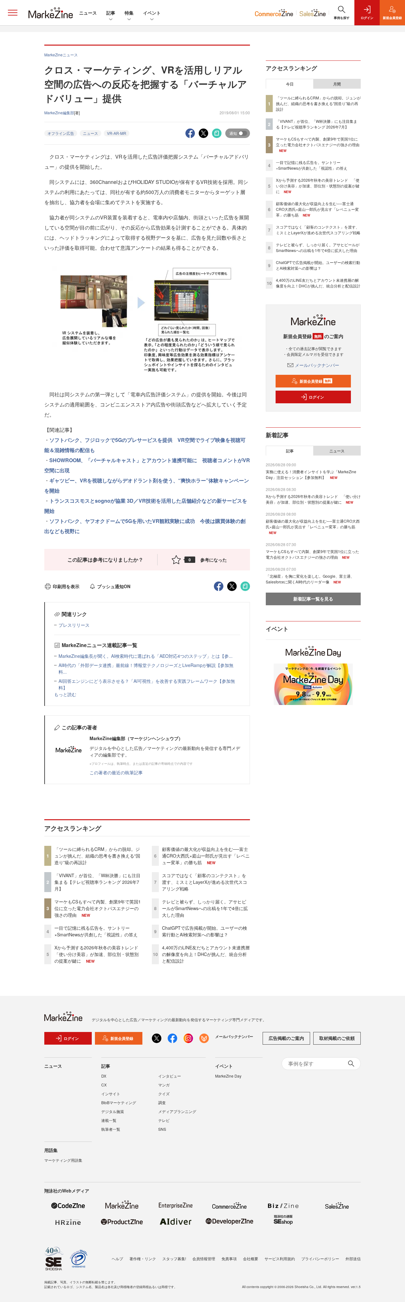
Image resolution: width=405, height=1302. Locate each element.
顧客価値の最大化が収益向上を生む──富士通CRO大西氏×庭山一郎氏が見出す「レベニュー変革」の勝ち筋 (206, 855)
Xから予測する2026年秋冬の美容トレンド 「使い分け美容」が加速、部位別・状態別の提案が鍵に (98, 954)
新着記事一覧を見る (313, 598)
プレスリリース (74, 625)
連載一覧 (108, 1120)
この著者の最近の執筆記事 (116, 772)
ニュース (88, 12)
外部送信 (353, 1258)
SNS (162, 1129)
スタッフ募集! (174, 1258)
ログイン (316, 397)
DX (103, 1076)
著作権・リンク (142, 1258)
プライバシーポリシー (320, 1258)
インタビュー (169, 1076)
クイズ (164, 1093)
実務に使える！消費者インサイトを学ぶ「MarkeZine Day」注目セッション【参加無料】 (311, 474)
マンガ (164, 1084)
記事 (110, 12)
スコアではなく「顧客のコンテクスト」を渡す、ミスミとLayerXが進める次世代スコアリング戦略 (204, 882)
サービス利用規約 (280, 1258)
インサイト (110, 1093)
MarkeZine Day (228, 1076)
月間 (337, 84)
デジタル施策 (112, 1111)
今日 (290, 84)
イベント (152, 12)
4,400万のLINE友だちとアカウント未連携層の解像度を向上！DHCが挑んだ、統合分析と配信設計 (206, 954)
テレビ (164, 1120)
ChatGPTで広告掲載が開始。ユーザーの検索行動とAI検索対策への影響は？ (204, 931)
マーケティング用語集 (63, 1160)
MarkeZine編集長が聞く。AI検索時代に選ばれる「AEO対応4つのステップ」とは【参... (146, 656)
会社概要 (250, 1258)
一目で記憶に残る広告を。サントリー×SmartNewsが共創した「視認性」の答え (96, 931)
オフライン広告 (60, 133)
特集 (129, 12)
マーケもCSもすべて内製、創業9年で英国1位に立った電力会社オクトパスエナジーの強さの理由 (97, 908)
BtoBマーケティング (118, 1102)
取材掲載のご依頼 (337, 1038)
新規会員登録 (315, 381)
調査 (162, 1102)
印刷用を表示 (66, 586)
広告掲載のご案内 (286, 1038)
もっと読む (65, 694)
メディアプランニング (177, 1111)
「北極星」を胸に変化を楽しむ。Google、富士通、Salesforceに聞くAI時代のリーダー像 (310, 578)
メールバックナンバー (317, 365)
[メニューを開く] (12, 12)
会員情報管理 (203, 1258)
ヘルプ (117, 1258)
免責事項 (229, 1258)
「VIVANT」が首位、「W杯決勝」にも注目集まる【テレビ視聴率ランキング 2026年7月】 (97, 882)
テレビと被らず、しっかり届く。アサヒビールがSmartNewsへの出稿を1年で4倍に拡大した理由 (205, 908)
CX (104, 1084)
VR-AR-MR (116, 133)
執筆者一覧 (110, 1129)
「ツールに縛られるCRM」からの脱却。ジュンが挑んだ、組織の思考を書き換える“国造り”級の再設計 (97, 855)
